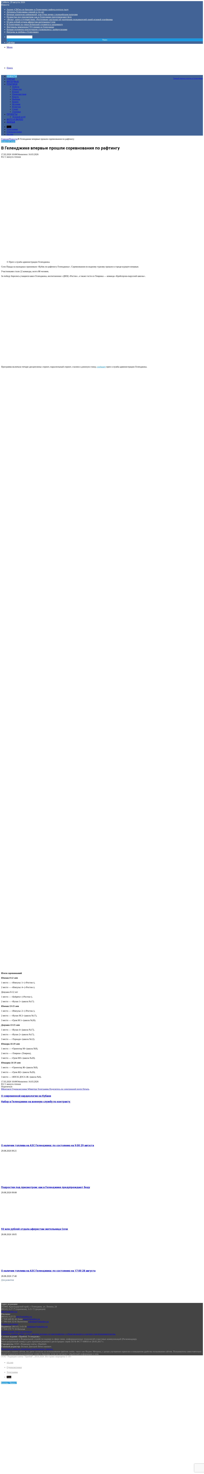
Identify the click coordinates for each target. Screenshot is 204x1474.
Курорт (15, 92)
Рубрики (12, 84)
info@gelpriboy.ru (9, 1311)
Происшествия (19, 94)
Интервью (13, 81)
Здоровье (16, 111)
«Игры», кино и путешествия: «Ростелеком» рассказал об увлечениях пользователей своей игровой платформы (60, 19)
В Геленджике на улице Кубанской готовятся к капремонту (35, 24)
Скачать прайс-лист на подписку (16, 1331)
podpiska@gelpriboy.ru (37, 1326)
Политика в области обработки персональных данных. (27, 1349)
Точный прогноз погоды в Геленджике (188, 78)
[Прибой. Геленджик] (22, 63)
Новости (12, 76)
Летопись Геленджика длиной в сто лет (25, 12)
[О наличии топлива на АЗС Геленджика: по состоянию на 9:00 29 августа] (28, 1140)
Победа (15, 87)
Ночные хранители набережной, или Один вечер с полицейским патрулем (42, 14)
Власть (15, 97)
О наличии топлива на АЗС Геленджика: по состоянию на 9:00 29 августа (47, 1145)
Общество (17, 89)
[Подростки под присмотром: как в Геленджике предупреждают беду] (28, 1182)
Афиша (11, 122)
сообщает (101, 367)
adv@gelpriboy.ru (24, 1316)
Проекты (12, 114)
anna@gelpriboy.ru (31, 1319)
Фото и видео (15, 119)
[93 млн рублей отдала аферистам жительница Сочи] (28, 1223)
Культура (16, 107)
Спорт (15, 109)
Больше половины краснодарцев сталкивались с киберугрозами (37, 29)
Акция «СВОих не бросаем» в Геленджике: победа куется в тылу (38, 9)
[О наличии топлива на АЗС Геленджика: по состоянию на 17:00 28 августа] (28, 1265)
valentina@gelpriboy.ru (38, 1321)
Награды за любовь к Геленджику (23, 32)
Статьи (11, 79)
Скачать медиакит (9, 1324)
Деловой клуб (18, 117)
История (16, 104)
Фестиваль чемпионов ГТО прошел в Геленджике (30, 27)
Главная (5, 139)
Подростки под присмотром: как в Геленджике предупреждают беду (39, 17)
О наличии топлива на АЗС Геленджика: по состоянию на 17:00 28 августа (48, 1270)
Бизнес (15, 102)
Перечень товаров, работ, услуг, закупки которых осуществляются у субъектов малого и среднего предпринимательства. (58, 1334)
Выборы (16, 99)
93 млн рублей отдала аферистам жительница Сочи (31, 22)
